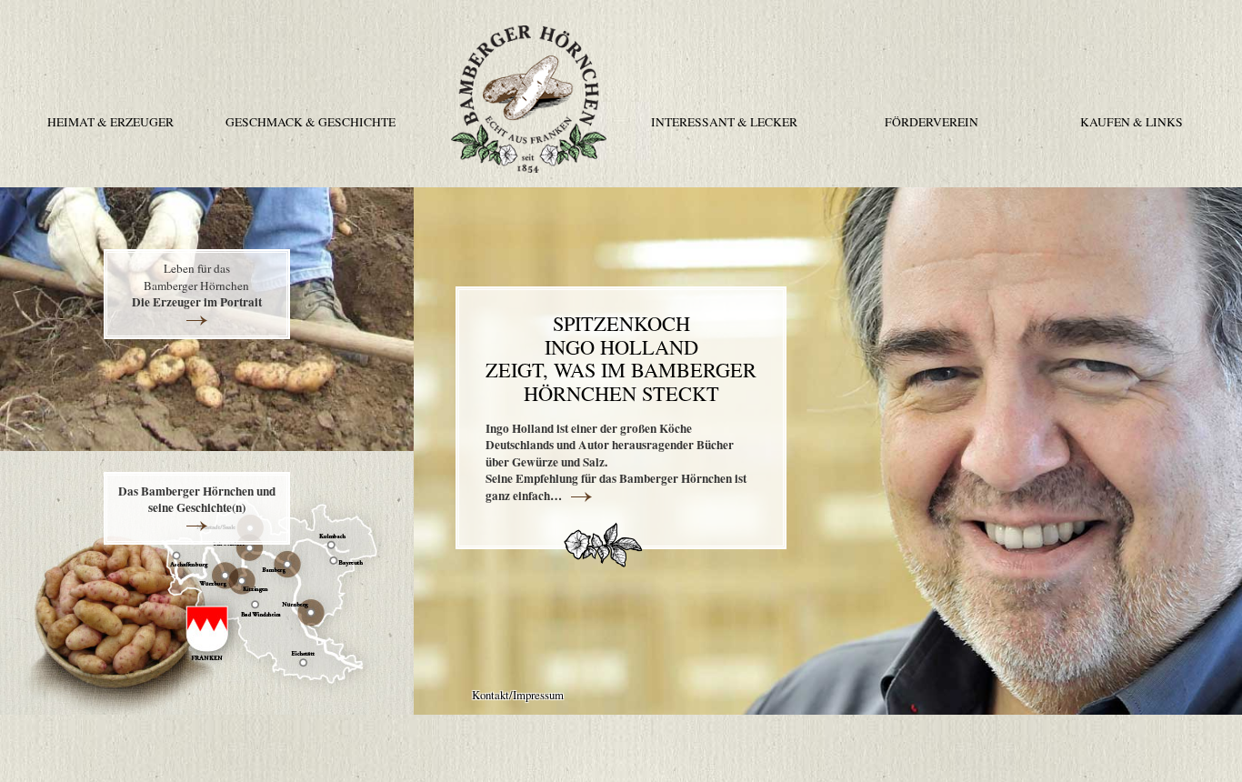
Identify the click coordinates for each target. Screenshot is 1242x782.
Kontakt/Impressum (518, 695)
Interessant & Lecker (724, 122)
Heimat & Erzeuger (110, 122)
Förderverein (931, 122)
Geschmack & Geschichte (310, 122)
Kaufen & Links (1131, 122)
